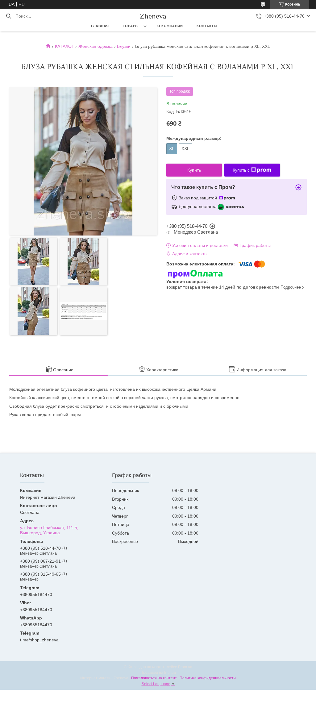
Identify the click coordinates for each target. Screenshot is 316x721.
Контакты (207, 26)
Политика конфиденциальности (208, 678)
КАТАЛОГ (64, 46)
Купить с (241, 170)
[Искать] (8, 16)
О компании (170, 26)
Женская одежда (95, 46)
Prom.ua (185, 667)
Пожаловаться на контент (154, 678)
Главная (100, 26)
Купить (194, 170)
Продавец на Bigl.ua (158, 672)
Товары (131, 26)
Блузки (124, 46)
